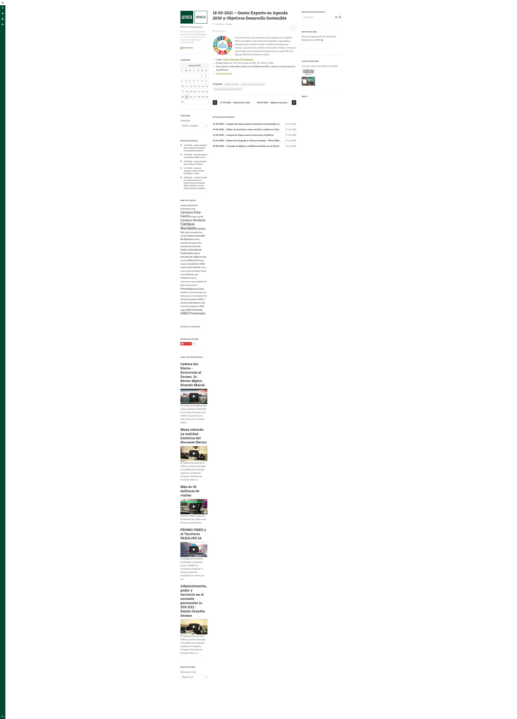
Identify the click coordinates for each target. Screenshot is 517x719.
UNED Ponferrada (194, 309)
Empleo (201, 260)
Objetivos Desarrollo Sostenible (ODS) (227, 89)
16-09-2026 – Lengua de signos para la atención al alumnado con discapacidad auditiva (195, 148)
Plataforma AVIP (191, 285)
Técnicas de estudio (188, 299)
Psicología (186, 288)
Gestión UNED (186, 267)
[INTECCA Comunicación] (193, 17)
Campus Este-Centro (190, 214)
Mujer (193, 282)
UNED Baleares (194, 302)
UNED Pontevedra (192, 313)
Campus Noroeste (188, 226)
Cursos (229, 24)
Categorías (185, 120)
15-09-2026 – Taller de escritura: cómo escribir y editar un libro (246, 129)
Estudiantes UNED (196, 264)
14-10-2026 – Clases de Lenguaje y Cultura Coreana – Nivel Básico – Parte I (194, 170)
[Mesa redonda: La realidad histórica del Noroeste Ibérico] (193, 453)
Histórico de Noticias (190, 326)
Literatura (184, 277)
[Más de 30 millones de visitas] (193, 506)
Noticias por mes (188, 672)
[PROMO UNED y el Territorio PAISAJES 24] (193, 549)
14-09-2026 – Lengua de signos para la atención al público (243, 135)
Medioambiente (185, 282)
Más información (224, 73)
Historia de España (193, 271)
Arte (193, 208)
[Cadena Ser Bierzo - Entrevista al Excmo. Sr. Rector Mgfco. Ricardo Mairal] (193, 396)
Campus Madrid (197, 216)
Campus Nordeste (192, 220)
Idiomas (190, 274)
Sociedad (190, 292)
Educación (193, 260)
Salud (195, 289)
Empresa (183, 264)
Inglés (196, 274)
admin (219, 24)
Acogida (183, 205)
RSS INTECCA (188, 48)
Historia (196, 267)
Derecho (203, 257)
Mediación (193, 278)
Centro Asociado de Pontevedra (238, 59)
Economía (184, 260)
